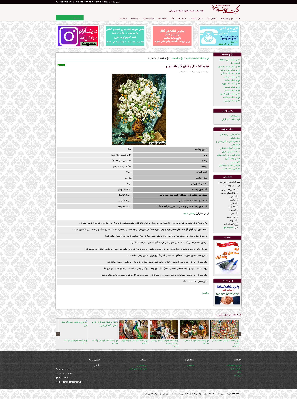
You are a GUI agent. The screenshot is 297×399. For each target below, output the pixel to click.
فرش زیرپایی (230, 223)
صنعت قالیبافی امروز (231, 151)
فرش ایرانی (235, 138)
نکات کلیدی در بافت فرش (228, 155)
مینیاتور (232, 200)
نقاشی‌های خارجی (228, 193)
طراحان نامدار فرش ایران (229, 165)
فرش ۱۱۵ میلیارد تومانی (230, 148)
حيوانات (232, 220)
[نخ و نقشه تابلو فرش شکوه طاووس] (133, 329)
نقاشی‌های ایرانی (228, 189)
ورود (108, 2)
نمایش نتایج (228, 227)
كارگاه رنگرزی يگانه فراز (230, 134)
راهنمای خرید (189, 213)
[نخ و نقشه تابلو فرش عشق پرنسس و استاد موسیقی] (164, 329)
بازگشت (205, 293)
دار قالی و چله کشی (231, 168)
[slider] (63, 71)
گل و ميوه (231, 217)
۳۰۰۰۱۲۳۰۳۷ (97, 2)
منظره (233, 203)
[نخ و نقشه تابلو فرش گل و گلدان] (103, 329)
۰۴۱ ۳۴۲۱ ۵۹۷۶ (65, 2)
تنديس (233, 210)
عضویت (116, 2)
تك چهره (232, 206)
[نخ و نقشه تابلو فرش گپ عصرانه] (194, 329)
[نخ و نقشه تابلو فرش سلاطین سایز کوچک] (224, 329)
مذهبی (233, 196)
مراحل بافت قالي (232, 158)
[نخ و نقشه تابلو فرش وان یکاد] (73, 329)
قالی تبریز (236, 162)
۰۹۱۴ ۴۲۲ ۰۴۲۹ (81, 2)
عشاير (233, 213)
